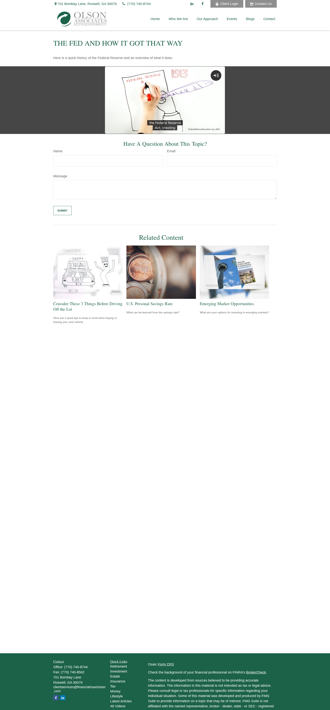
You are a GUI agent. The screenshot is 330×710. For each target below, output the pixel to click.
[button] (155, 19)
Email (171, 151)
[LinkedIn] (192, 4)
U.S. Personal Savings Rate (149, 303)
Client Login (229, 4)
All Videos (117, 706)
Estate (115, 676)
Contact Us (263, 4)
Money (115, 691)
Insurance (117, 681)
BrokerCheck (256, 672)
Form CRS (166, 664)
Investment (118, 671)
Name (57, 151)
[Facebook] (202, 4)
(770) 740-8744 (139, 4)
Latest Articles (121, 701)
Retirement (118, 666)
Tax (113, 686)
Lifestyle (116, 696)
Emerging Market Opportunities (227, 303)
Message (60, 176)
